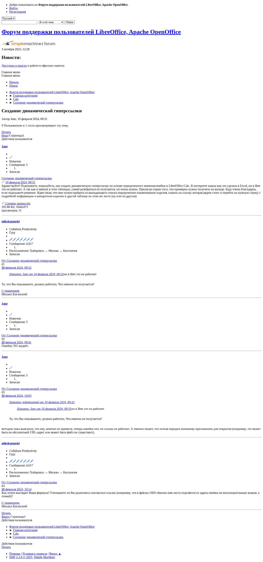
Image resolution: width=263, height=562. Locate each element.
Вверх (6, 516)
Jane (5, 146)
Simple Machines (44, 557)
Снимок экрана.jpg (17, 203)
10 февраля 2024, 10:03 (16, 395)
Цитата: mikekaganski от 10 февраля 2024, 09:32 (42, 402)
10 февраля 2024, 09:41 (16, 342)
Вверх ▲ (55, 553)
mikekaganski (11, 221)
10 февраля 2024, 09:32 (16, 267)
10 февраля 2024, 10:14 (16, 489)
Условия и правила (34, 553)
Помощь (14, 553)
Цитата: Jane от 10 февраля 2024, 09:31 (36, 274)
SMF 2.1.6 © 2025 (20, 557)
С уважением (10, 290)
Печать (6, 132)
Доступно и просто (14, 65)
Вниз (5, 135)
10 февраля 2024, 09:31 (20, 182)
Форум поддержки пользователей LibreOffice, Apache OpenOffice (91, 31)
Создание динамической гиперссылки (27, 178)
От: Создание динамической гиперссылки (29, 260)
